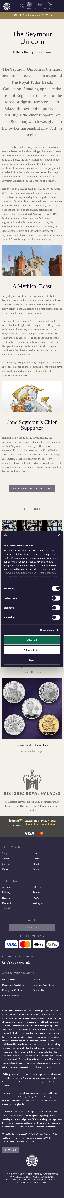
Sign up (32, 928)
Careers (6, 869)
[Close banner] (59, 535)
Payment (6, 903)
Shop (4, 853)
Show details (47, 630)
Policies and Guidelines (13, 985)
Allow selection (32, 650)
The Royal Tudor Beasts (37, 52)
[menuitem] (22, 6)
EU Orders (38, 887)
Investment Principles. (41, 1066)
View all (6, 908)
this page (40, 1123)
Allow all (32, 639)
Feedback (10, 1150)
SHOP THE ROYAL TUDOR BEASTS (32, 488)
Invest (36, 853)
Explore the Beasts (32, 672)
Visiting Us (38, 903)
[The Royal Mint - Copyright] (6, 5)
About (36, 864)
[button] (58, 5)
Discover (37, 858)
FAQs (36, 898)
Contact (37, 869)
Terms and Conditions (43, 985)
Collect (17, 52)
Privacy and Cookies (12, 990)
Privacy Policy (16, 576)
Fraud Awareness (10, 995)
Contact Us (38, 990)
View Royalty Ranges (32, 751)
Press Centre (8, 979)
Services (6, 864)
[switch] (56, 597)
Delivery (6, 892)
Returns (36, 892)
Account (6, 887)
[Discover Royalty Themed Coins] (32, 708)
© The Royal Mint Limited (19, 1174)
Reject (32, 660)
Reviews (6, 898)
